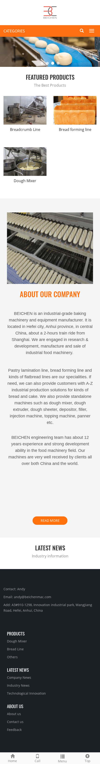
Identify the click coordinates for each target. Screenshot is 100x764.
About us (15, 706)
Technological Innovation (26, 693)
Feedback (14, 729)
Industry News (18, 685)
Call (37, 761)
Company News (19, 677)
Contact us (15, 722)
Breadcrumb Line (25, 129)
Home (12, 761)
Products (16, 633)
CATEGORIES (14, 31)
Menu (62, 761)
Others (12, 657)
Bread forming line (75, 129)
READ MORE (50, 520)
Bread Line (15, 649)
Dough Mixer (25, 180)
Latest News (18, 669)
